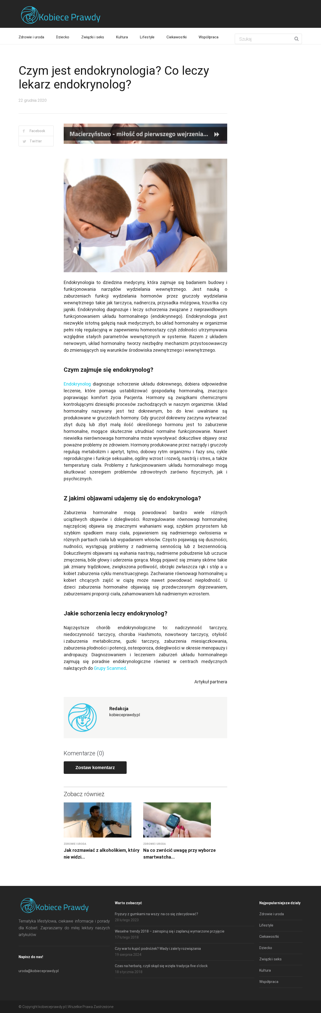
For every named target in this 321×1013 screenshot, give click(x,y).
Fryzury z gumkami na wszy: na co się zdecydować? (156, 914)
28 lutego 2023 (127, 920)
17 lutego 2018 (127, 937)
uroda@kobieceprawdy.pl (39, 971)
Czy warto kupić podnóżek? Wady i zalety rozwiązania (158, 949)
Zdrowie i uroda (31, 37)
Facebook (37, 131)
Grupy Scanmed (110, 668)
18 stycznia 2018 (128, 972)
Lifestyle (147, 37)
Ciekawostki (177, 37)
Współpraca (208, 37)
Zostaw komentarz (95, 767)
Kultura (122, 37)
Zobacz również (84, 794)
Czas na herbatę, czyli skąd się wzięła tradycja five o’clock (161, 966)
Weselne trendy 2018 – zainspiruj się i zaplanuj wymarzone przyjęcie (169, 931)
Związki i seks (92, 37)
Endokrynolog (77, 384)
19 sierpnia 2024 (128, 955)
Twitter (36, 141)
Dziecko (62, 37)
